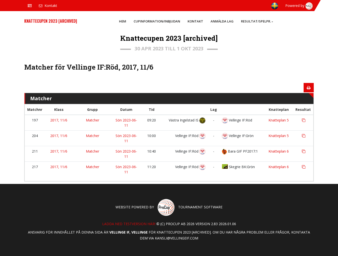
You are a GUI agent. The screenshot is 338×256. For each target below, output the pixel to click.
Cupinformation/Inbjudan (157, 21)
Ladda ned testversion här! (128, 223)
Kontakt (195, 21)
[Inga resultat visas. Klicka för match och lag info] (303, 120)
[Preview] (309, 87)
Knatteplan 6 (278, 151)
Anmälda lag (222, 21)
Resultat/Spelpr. (256, 21)
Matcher (92, 120)
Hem (122, 21)
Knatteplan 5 (278, 120)
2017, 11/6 (58, 120)
